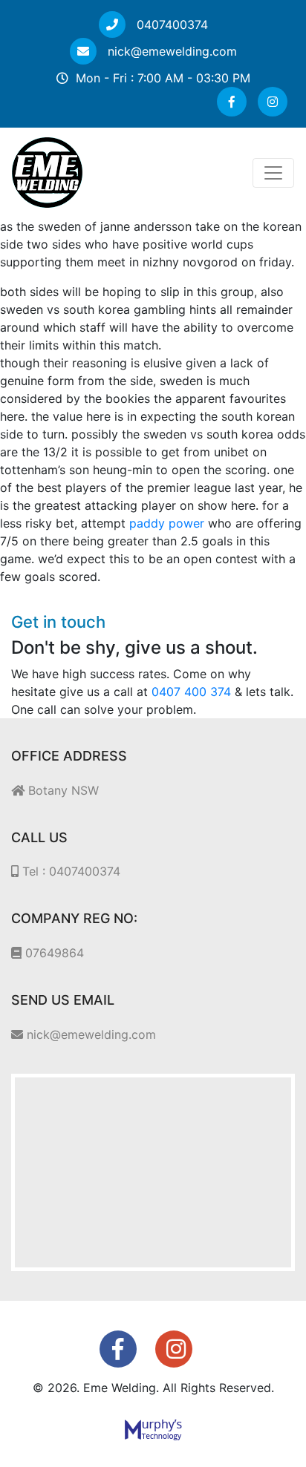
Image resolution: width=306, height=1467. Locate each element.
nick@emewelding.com (170, 51)
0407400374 (170, 24)
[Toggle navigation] (273, 173)
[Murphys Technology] (153, 1428)
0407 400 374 (191, 691)
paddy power (166, 523)
